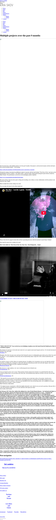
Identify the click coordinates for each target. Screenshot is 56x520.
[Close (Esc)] (0, 518)
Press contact (3, 475)
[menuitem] (4, 8)
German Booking (4, 483)
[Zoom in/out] (5, 518)
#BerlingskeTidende (4, 365)
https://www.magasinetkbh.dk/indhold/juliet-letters (11, 177)
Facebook (9, 512)
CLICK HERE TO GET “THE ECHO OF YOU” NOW (14, 298)
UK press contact (4, 488)
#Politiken (2, 352)
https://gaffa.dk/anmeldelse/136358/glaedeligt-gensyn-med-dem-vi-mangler (17, 169)
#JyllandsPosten (3, 369)
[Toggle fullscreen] (3, 518)
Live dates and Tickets (9, 505)
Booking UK (3, 480)
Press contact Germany (5, 485)
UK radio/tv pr (3, 490)
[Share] (2, 518)
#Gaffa (1, 359)
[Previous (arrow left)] (0, 519)
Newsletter (23, 512)
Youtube (16, 512)
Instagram (2, 512)
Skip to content (3, 0)
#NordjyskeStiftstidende (5, 375)
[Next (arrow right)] (2, 519)
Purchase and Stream (9, 496)
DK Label (2, 478)
